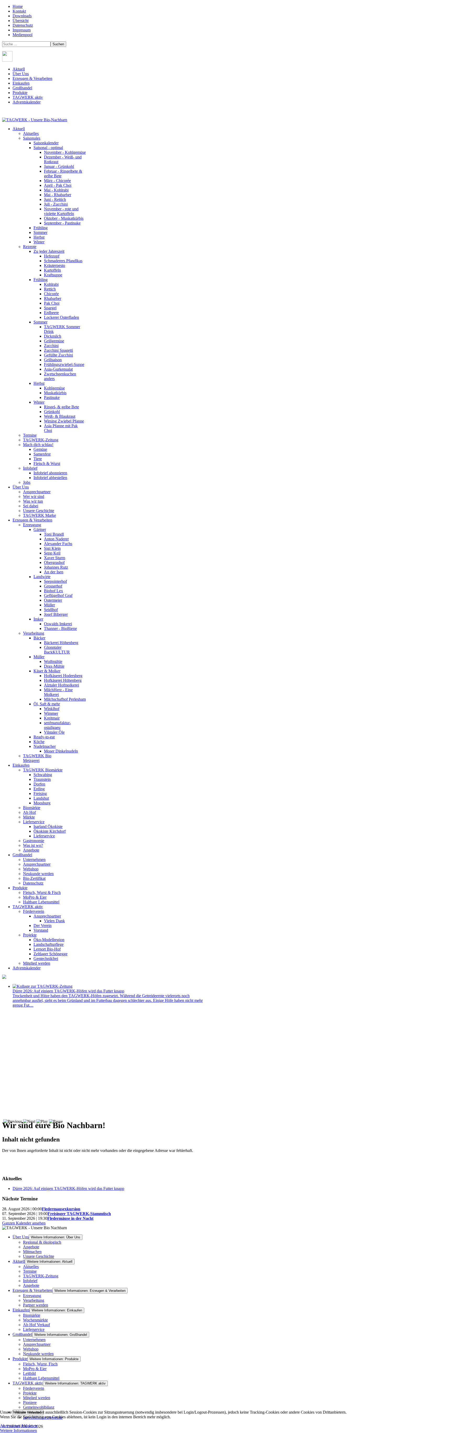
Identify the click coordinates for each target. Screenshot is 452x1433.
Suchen (58, 44)
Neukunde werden (38, 1354)
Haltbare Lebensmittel (41, 1378)
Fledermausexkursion (61, 1209)
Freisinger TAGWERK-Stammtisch (79, 1213)
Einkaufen (21, 83)
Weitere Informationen (18, 1430)
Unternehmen (34, 1339)
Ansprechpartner (36, 1344)
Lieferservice (33, 1329)
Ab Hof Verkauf (36, 1324)
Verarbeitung (33, 1300)
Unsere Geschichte (38, 1256)
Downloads (22, 16)
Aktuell (19, 69)
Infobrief (30, 1280)
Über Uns (21, 74)
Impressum (22, 30)
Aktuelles (31, 1266)
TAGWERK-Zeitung (40, 1276)
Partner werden (35, 1305)
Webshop (30, 1349)
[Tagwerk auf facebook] (7, 60)
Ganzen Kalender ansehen (24, 1223)
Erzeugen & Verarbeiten (32, 78)
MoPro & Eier (35, 1368)
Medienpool (22, 34)
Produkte (20, 92)
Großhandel (22, 88)
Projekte (30, 1393)
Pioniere (30, 1402)
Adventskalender (27, 102)
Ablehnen (29, 1426)
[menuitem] (19, 129)
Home (18, 6)
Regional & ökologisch (42, 1242)
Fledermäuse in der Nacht (70, 1218)
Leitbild (29, 1373)
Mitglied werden (36, 1398)
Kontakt (19, 11)
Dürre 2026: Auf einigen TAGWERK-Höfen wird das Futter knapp (68, 991)
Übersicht (21, 20)
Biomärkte (31, 1315)
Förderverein (33, 1388)
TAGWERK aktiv (28, 97)
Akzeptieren (10, 1426)
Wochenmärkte (35, 1320)
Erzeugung (32, 1295)
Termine (30, 1271)
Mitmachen (32, 1251)
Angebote (31, 1247)
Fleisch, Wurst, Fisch (40, 1364)
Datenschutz (23, 25)
